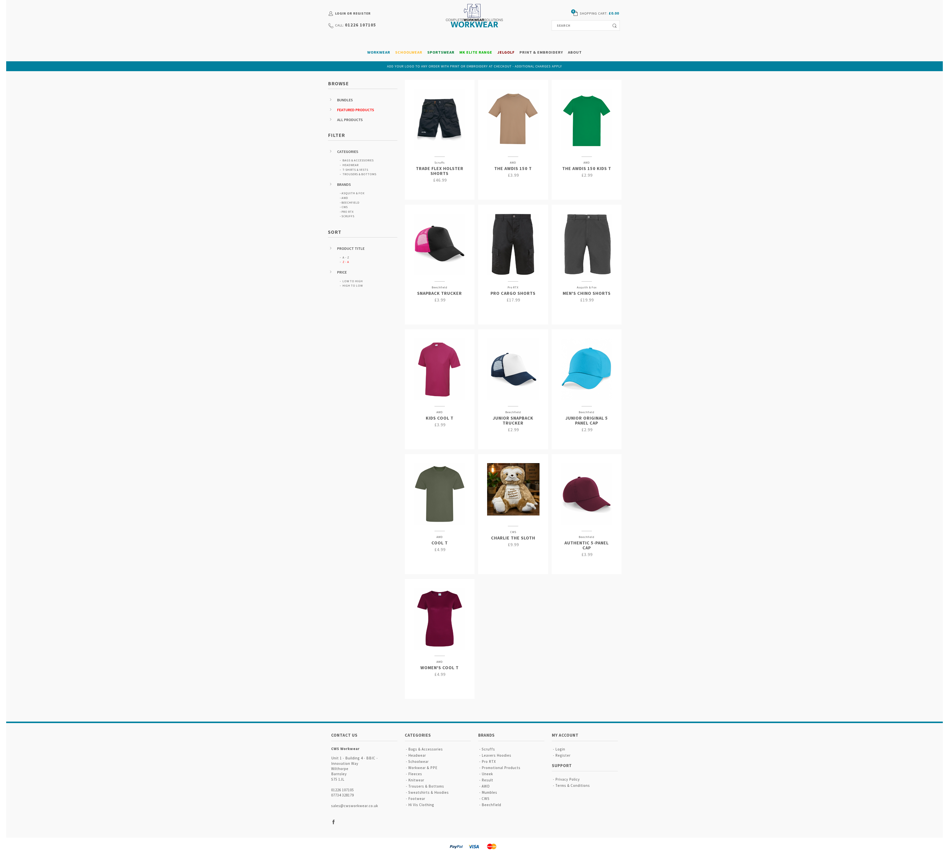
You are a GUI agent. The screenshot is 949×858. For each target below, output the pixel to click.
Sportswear (440, 52)
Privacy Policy (567, 779)
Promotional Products (501, 767)
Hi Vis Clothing (421, 804)
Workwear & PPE (422, 767)
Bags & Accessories (358, 160)
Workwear (378, 52)
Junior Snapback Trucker (513, 420)
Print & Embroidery (541, 52)
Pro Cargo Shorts (513, 293)
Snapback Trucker (439, 293)
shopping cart (593, 13)
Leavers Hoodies (496, 755)
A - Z (346, 257)
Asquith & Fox (353, 193)
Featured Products (355, 109)
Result (487, 780)
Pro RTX (348, 212)
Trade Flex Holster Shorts (439, 171)
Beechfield (351, 202)
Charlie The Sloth (513, 538)
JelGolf (506, 52)
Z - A (346, 262)
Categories (347, 151)
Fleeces (415, 774)
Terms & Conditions (572, 785)
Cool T (439, 543)
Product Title (351, 248)
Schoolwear (408, 52)
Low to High (353, 281)
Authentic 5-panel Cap (586, 545)
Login (560, 749)
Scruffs (348, 216)
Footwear (416, 798)
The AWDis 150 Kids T (586, 168)
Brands (344, 184)
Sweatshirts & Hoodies (428, 792)
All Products (350, 119)
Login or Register (353, 13)
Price (342, 272)
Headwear (351, 165)
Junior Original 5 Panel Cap (586, 420)
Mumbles (489, 792)
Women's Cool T (439, 667)
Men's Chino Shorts (587, 293)
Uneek (487, 774)
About (575, 52)
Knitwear (416, 780)
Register (563, 755)
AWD (345, 198)
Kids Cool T (439, 418)
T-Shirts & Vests (355, 170)
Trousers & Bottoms (359, 174)
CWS (345, 207)
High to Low (353, 285)
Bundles (345, 99)
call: (339, 25)
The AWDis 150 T (513, 168)
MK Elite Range (475, 52)
